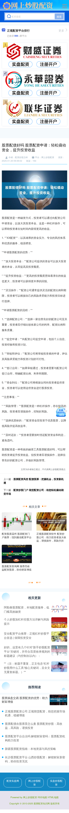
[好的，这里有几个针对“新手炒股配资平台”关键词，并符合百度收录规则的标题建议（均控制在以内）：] (58, 651)
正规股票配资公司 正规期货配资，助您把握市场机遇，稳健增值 (35, 713)
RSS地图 (42, 797)
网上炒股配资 (34, 782)
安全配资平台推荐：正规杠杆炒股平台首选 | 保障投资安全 (26, 635)
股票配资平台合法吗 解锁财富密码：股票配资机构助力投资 (35, 738)
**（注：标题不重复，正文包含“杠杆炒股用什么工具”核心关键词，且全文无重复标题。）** (27, 667)
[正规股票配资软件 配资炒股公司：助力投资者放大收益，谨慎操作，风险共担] (51, 521)
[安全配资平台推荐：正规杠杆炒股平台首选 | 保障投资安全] (58, 636)
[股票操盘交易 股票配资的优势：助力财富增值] (58, 700)
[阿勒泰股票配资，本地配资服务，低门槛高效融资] (58, 609)
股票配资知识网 (42, 803)
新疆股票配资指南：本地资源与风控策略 (30, 749)
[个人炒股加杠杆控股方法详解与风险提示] (58, 622)
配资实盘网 (13, 780)
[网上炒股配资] (27, 5)
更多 (61, 30)
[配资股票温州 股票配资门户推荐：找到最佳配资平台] (17, 521)
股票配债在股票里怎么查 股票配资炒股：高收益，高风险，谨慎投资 (33, 726)
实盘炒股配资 (56, 782)
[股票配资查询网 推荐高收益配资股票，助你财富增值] (17, 553)
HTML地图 (53, 797)
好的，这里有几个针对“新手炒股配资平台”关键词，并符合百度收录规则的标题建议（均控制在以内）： (27, 651)
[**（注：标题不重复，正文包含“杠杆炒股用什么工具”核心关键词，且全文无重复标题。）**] (58, 667)
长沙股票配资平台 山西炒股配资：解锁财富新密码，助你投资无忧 (35, 759)
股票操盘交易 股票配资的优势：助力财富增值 (25, 700)
